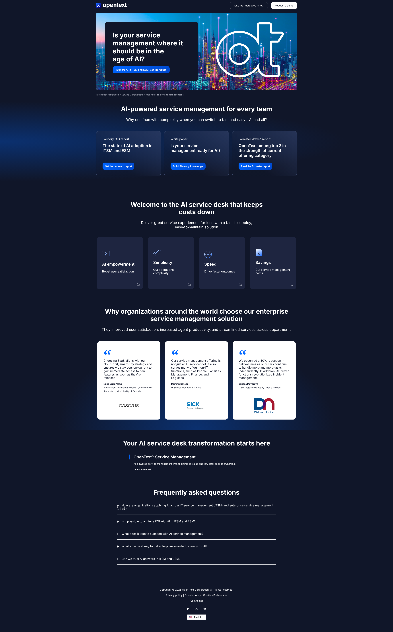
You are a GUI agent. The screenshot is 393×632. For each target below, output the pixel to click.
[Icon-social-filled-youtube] (205, 608)
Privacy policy (174, 595)
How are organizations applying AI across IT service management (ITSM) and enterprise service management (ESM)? (195, 507)
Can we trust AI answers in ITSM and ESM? (151, 559)
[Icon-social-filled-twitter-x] (196, 608)
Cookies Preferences (215, 595)
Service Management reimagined (138, 94)
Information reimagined (107, 94)
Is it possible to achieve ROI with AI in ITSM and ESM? (159, 521)
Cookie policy (193, 595)
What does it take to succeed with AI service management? (162, 534)
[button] (196, 509)
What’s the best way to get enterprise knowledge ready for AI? (165, 546)
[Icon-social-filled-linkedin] (188, 608)
